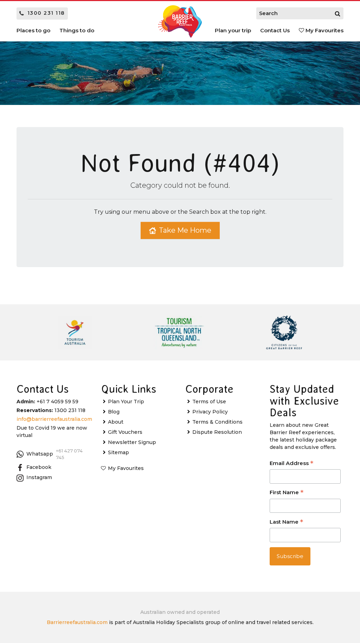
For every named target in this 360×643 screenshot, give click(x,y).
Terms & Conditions (217, 422)
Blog (114, 412)
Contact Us (275, 30)
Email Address (291, 464)
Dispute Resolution (217, 432)
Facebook (38, 467)
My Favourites (323, 30)
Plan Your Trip (126, 401)
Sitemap (118, 452)
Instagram (39, 477)
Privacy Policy (210, 412)
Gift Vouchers (125, 432)
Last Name (286, 522)
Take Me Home (185, 230)
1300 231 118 (46, 13)
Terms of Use (209, 401)
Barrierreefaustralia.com (77, 622)
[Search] (337, 13)
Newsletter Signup (132, 442)
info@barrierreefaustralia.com (54, 419)
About (115, 422)
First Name (286, 493)
